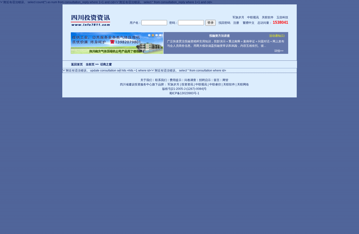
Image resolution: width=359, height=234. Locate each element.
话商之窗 (106, 64)
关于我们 (146, 80)
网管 (225, 80)
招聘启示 (205, 80)
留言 (217, 80)
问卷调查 (190, 80)
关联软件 (268, 17)
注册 (236, 22)
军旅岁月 (238, 17)
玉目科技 (282, 17)
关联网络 (243, 84)
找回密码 (224, 22)
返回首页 (77, 64)
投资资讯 (187, 84)
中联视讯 (253, 17)
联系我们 (161, 80)
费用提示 (175, 80)
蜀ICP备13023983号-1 (184, 93)
